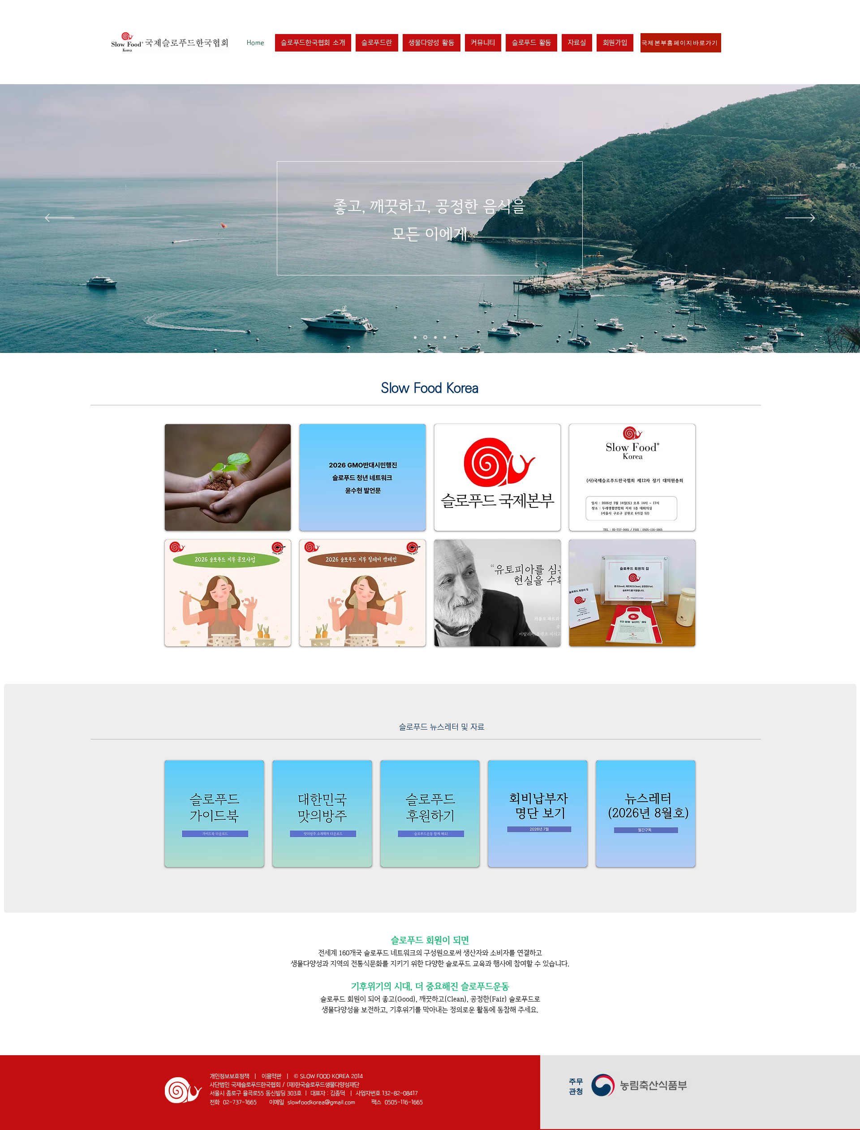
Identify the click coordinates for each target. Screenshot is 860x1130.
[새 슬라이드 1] (424, 337)
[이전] (60, 218)
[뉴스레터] (415, 337)
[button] (313, 43)
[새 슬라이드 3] (444, 337)
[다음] (800, 218)
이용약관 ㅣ (278, 1076)
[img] (632, 593)
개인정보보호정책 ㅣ (236, 1076)
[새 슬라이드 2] (435, 337)
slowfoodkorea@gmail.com (321, 1102)
